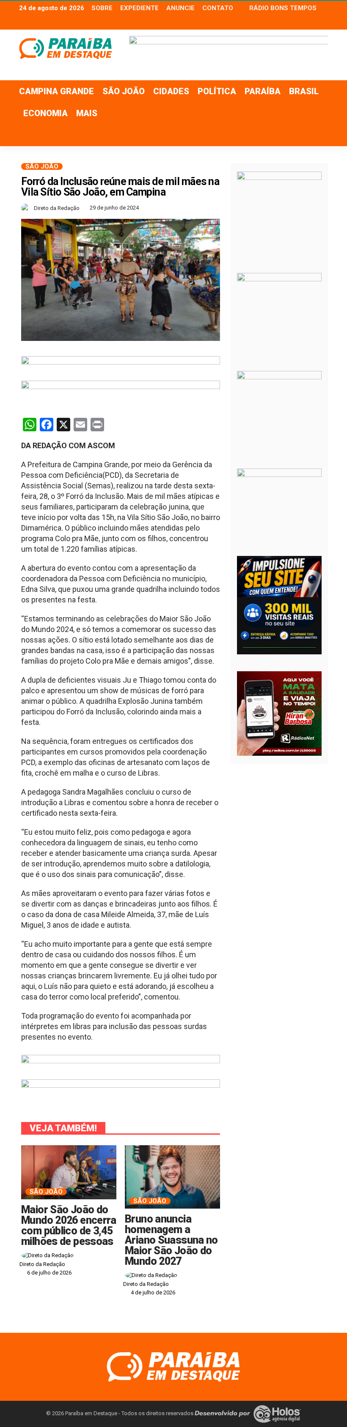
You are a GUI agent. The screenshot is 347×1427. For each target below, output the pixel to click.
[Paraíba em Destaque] (173, 1366)
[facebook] (300, 22)
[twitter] (311, 22)
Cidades (171, 91)
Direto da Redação (57, 208)
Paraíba (263, 91)
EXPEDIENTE (139, 8)
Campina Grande (56, 91)
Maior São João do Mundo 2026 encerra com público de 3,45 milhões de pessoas (68, 1225)
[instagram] (322, 22)
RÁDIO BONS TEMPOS (283, 8)
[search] (317, 135)
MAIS (86, 113)
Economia (45, 113)
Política (217, 91)
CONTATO (217, 8)
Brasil (304, 91)
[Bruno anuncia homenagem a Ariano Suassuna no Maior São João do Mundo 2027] (172, 1177)
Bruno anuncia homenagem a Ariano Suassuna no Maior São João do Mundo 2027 (171, 1240)
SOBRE (102, 8)
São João (123, 91)
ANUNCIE (180, 8)
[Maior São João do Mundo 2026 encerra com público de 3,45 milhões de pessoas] (68, 1172)
